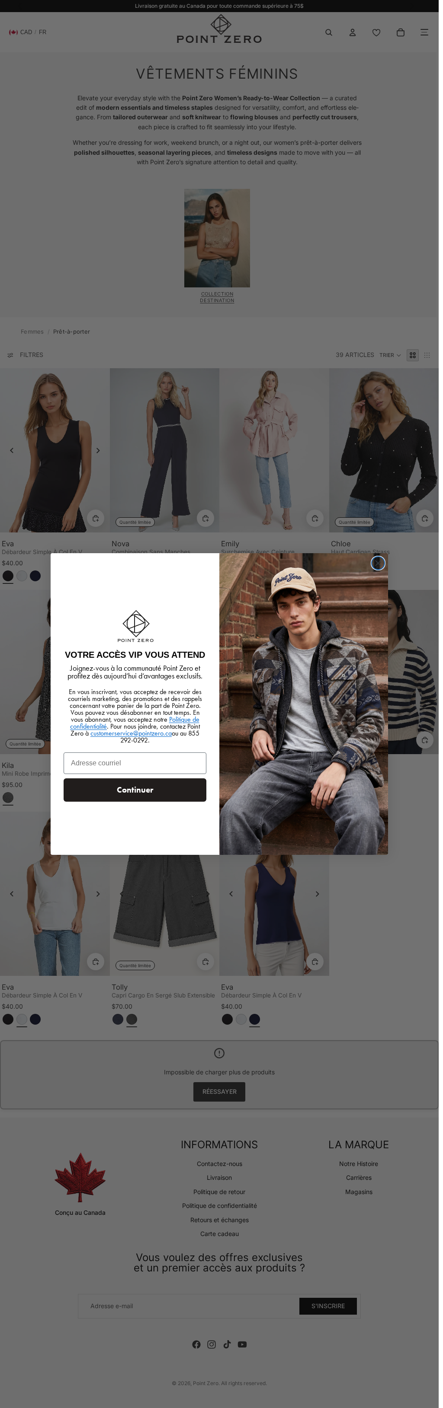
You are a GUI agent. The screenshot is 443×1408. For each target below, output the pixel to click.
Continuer (135, 790)
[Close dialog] (378, 563)
